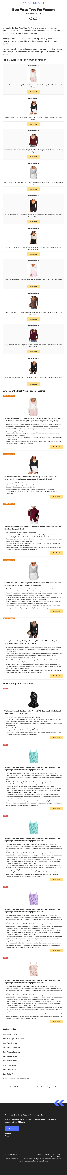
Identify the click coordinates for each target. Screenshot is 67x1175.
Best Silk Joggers (16, 1087)
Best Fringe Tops (9, 1070)
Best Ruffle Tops (9, 1074)
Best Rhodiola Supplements (47, 1087)
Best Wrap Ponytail (10, 1043)
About (7, 1133)
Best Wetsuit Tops (10, 1061)
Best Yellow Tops (9, 1065)
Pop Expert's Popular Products (17, 1079)
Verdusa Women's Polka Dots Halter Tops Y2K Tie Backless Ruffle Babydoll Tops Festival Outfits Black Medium (32, 712)
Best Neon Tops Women (12, 1034)
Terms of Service (56, 1156)
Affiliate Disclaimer (43, 1154)
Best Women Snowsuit (11, 1052)
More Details (33, 92)
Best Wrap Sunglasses (11, 1048)
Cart (7, 1136)
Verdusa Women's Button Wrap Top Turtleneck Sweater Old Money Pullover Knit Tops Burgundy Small (32, 528)
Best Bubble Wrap (10, 1056)
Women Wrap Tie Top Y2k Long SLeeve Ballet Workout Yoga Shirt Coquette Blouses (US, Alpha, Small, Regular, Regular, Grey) (32, 584)
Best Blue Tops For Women (13, 1039)
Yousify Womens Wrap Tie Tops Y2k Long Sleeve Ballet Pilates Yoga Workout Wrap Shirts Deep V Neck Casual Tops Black (33, 642)
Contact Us (12, 1128)
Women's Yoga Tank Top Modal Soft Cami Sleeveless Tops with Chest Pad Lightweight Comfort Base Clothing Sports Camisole (32, 768)
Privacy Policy (55, 1154)
